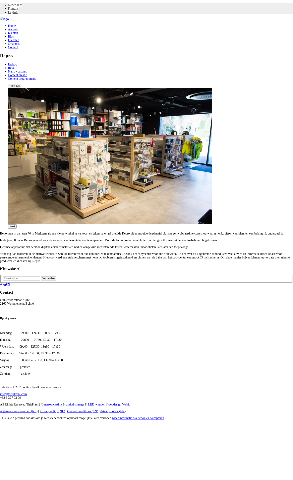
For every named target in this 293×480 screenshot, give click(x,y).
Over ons (14, 43)
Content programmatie (22, 78)
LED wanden (96, 404)
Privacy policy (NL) (52, 411)
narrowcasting (53, 404)
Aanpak (13, 29)
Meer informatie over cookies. (131, 418)
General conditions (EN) (82, 411)
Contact (13, 47)
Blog (11, 36)
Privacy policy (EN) (113, 411)
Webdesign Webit (118, 404)
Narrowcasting (17, 71)
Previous (15, 85)
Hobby (12, 64)
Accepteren (157, 418)
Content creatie (17, 75)
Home (12, 25)
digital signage (75, 404)
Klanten (13, 33)
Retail (11, 68)
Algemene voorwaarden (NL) (18, 411)
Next (12, 226)
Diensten (13, 40)
